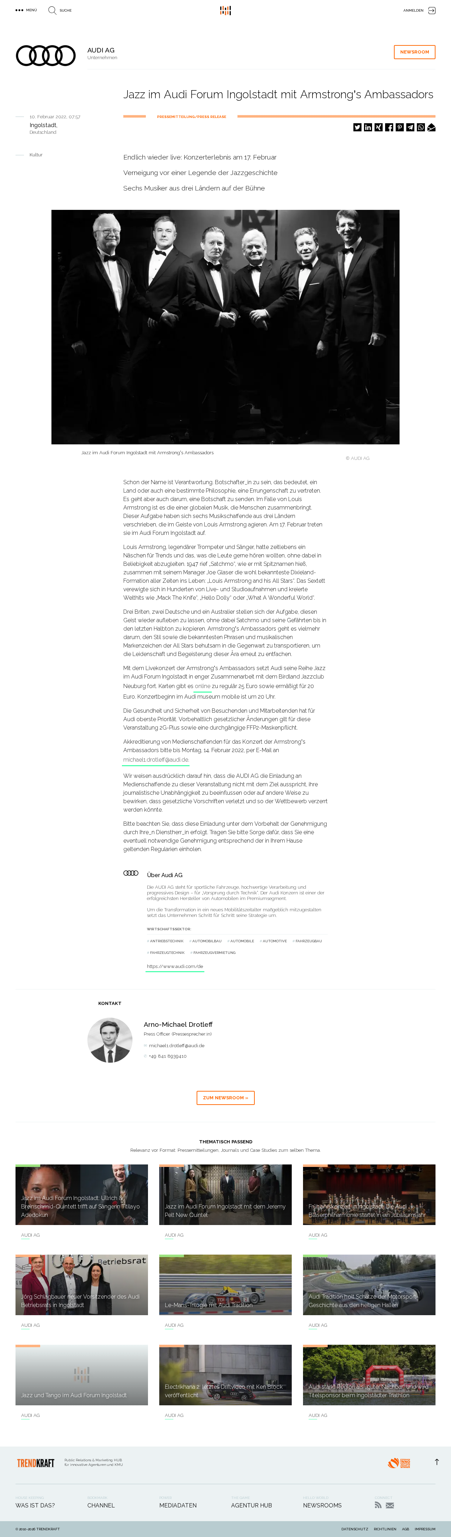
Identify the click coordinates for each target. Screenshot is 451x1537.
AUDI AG (30, 1235)
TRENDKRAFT (48, 1529)
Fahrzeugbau (309, 941)
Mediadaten (178, 1505)
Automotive (275, 941)
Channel (101, 1505)
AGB (405, 1529)
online (202, 686)
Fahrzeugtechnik (167, 953)
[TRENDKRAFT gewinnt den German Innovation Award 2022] (399, 1465)
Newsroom (414, 52)
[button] (357, 127)
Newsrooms (322, 1505)
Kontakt (390, 1505)
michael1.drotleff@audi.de (155, 759)
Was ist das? (35, 1505)
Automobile (242, 941)
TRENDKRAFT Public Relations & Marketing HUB (225, 10)
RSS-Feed (378, 1504)
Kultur (36, 154)
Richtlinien (385, 1529)
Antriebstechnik (167, 941)
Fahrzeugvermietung (214, 953)
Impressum (425, 1529)
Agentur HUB (251, 1505)
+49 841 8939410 (168, 1056)
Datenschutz (354, 1529)
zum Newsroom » (225, 1097)
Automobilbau (207, 941)
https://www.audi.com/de (175, 966)
